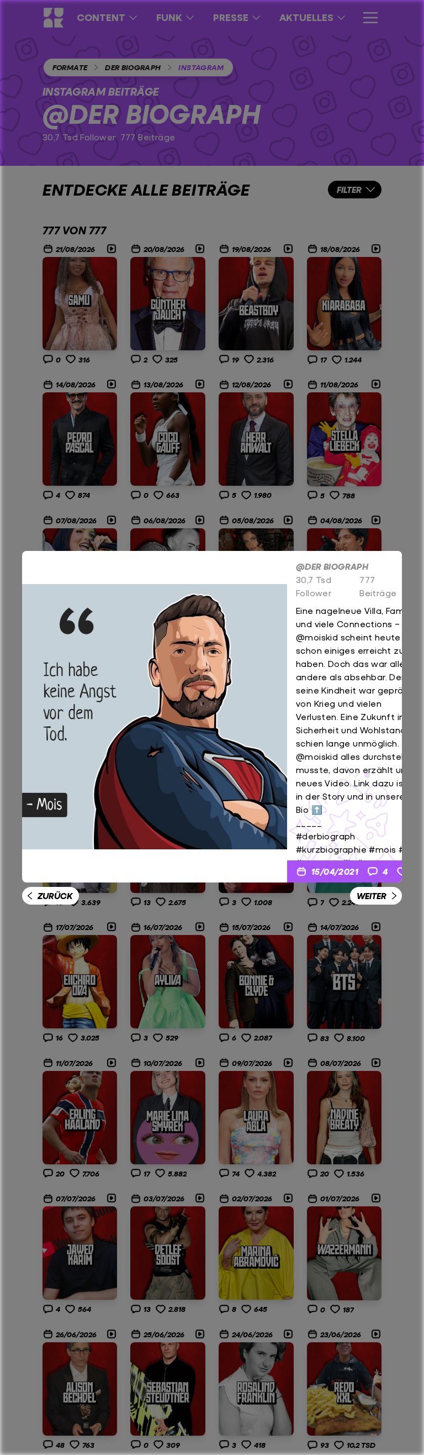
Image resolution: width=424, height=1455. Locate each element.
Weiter (371, 895)
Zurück (55, 895)
